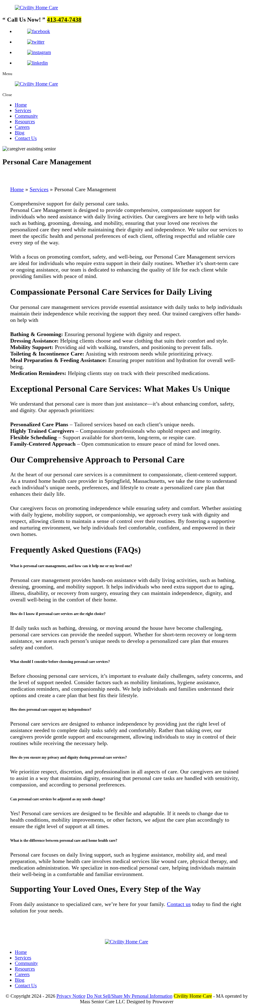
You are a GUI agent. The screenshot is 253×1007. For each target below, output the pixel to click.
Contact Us (26, 138)
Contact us (179, 904)
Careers (22, 127)
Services (23, 110)
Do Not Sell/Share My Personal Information (129, 996)
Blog (19, 132)
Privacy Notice (70, 996)
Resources (25, 121)
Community (26, 116)
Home (21, 104)
